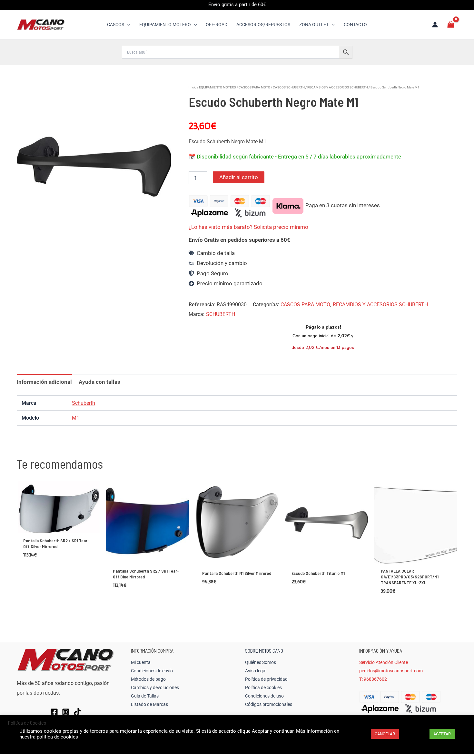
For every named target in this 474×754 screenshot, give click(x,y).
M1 (75, 418)
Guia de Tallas (145, 695)
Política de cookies (263, 687)
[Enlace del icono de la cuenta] (435, 24)
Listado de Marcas (149, 704)
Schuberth (83, 403)
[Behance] (77, 712)
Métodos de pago (148, 679)
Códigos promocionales (268, 704)
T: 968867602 (373, 679)
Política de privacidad (266, 679)
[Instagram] (66, 712)
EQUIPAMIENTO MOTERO (217, 87)
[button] (127, 24)
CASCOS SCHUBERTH (289, 87)
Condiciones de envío (152, 670)
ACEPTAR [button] (442, 733)
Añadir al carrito (238, 177)
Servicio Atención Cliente (383, 662)
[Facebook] (54, 712)
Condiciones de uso (264, 695)
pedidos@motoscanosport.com (391, 670)
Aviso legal (255, 670)
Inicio (192, 87)
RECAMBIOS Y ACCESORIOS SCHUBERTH (337, 87)
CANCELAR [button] (385, 733)
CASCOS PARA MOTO (254, 87)
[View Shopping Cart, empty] (450, 24)
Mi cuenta (141, 662)
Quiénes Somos (260, 662)
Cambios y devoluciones (155, 687)
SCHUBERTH (220, 314)
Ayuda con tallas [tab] (99, 382)
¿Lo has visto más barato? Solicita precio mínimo (248, 227)
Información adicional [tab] (44, 382)
